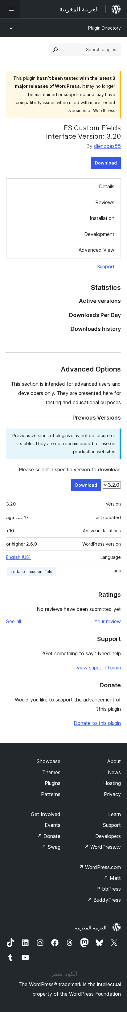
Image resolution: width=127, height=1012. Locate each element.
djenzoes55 (107, 146)
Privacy (112, 794)
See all (13, 621)
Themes (51, 772)
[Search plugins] (55, 49)
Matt (112, 878)
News (114, 772)
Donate (48, 836)
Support (106, 266)
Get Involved (45, 814)
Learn (114, 814)
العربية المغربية (90, 928)
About (114, 761)
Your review (107, 621)
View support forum (98, 668)
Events (52, 825)
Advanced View (96, 250)
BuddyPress (104, 900)
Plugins (52, 783)
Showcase (48, 761)
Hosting (112, 783)
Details (106, 186)
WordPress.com (100, 867)
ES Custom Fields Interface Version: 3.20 (83, 132)
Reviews (104, 202)
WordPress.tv (102, 847)
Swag (51, 847)
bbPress (108, 889)
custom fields (42, 571)
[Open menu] (10, 9)
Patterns (50, 794)
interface (17, 571)
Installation (102, 218)
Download (106, 162)
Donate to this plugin (97, 723)
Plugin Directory (104, 27)
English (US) (18, 557)
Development (99, 234)
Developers (108, 836)
